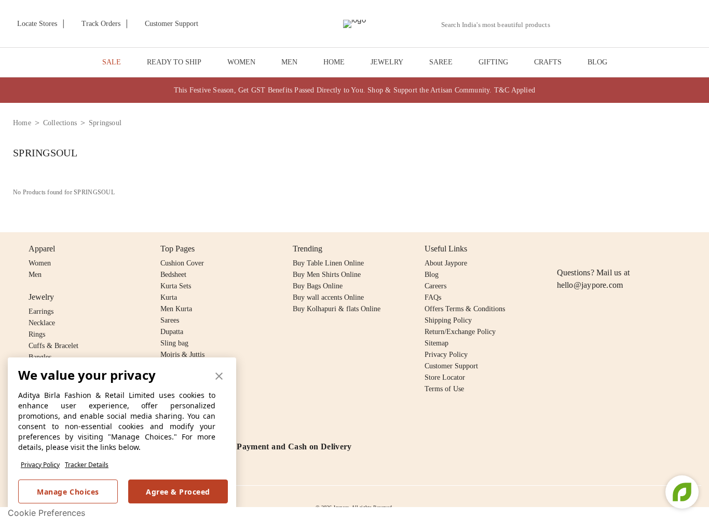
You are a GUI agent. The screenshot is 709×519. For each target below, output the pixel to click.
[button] (588, 24)
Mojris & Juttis (182, 354)
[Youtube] (623, 249)
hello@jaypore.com (590, 285)
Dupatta (171, 332)
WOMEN (241, 62)
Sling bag (174, 343)
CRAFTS (548, 62)
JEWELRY (387, 62)
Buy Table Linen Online (328, 263)
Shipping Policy (448, 320)
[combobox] (499, 25)
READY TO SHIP (174, 62)
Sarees (169, 320)
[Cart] (640, 24)
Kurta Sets (175, 286)
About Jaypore (446, 263)
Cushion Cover (182, 263)
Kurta (168, 297)
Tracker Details (86, 464)
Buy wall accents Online (328, 297)
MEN (289, 62)
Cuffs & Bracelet (53, 346)
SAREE (441, 62)
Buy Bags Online (318, 286)
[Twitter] (603, 249)
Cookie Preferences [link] (46, 513)
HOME (334, 62)
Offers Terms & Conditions (465, 309)
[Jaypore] (354, 24)
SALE (111, 62)
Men (35, 274)
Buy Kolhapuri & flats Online (336, 309)
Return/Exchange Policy (460, 332)
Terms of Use (444, 389)
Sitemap (436, 343)
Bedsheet (173, 274)
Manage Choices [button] (68, 492)
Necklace (42, 323)
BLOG (597, 62)
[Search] (564, 24)
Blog (432, 274)
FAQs (433, 297)
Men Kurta (176, 309)
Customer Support (451, 366)
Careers (435, 286)
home (22, 123)
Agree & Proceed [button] (178, 492)
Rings (37, 334)
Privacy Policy (40, 464)
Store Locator (445, 377)
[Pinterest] (643, 249)
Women (40, 263)
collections (60, 123)
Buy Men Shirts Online (327, 274)
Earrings (41, 311)
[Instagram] (563, 249)
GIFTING (493, 62)
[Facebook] (583, 249)
